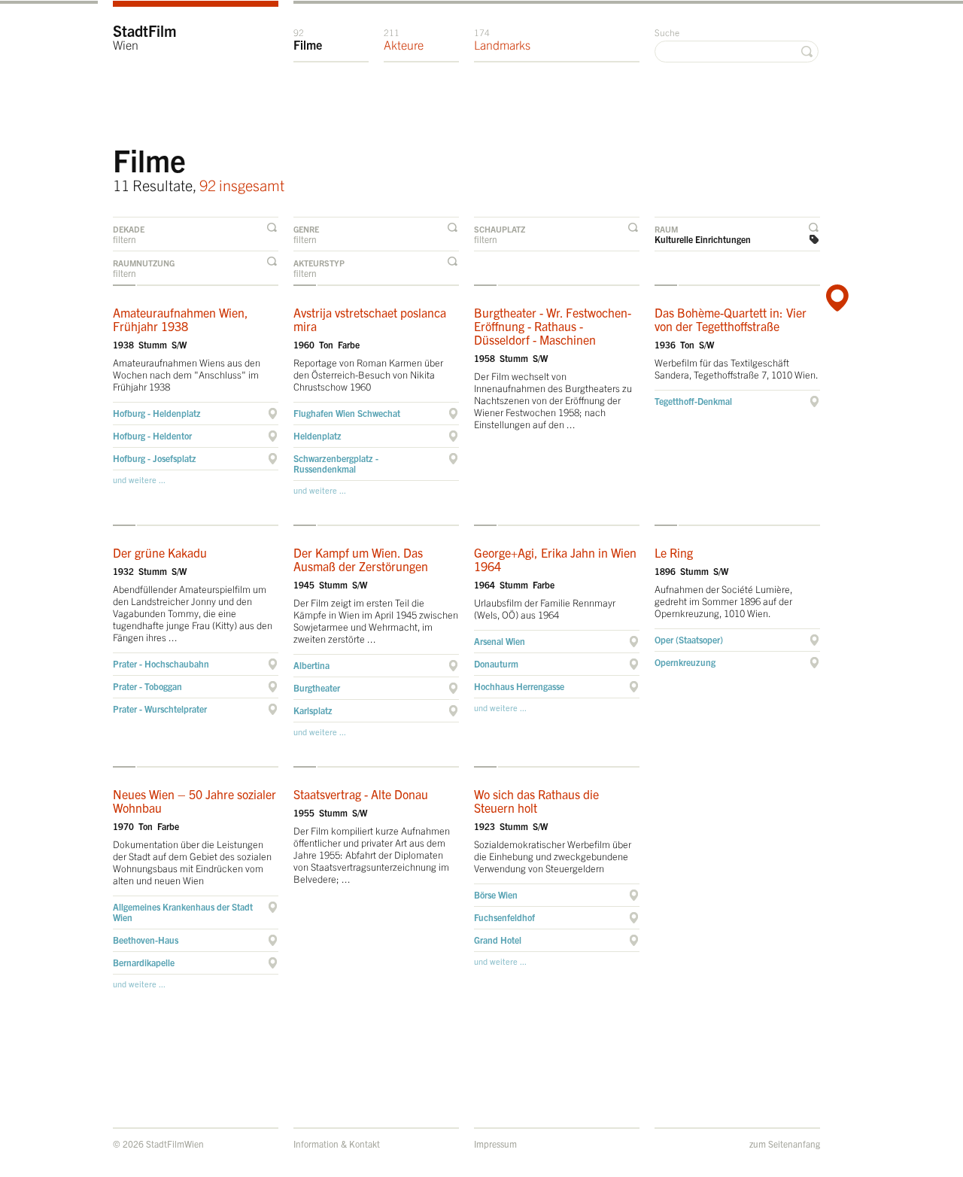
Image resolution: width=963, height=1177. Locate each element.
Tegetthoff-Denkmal (693, 400)
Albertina (311, 665)
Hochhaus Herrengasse (519, 686)
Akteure (404, 39)
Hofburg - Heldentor (152, 435)
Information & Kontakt (336, 1143)
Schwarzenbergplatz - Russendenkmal (335, 463)
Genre (306, 229)
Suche (667, 32)
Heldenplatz (317, 435)
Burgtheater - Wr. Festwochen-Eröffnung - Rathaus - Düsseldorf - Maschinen (552, 326)
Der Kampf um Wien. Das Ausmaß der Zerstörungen (360, 559)
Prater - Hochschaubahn (161, 663)
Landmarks (502, 39)
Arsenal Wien (499, 640)
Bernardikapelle (144, 962)
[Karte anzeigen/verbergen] (835, 298)
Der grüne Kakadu (160, 552)
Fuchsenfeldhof (504, 917)
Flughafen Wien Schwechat (346, 412)
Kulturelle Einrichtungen (703, 239)
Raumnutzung (144, 262)
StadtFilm (145, 36)
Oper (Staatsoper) (689, 639)
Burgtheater (316, 687)
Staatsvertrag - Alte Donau (360, 793)
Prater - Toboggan (147, 686)
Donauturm (496, 663)
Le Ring (674, 552)
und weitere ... (139, 479)
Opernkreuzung (685, 662)
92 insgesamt (241, 184)
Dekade (128, 229)
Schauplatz (499, 229)
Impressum (495, 1143)
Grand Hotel (497, 939)
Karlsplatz (313, 710)
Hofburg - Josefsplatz (154, 458)
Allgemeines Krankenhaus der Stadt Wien (183, 912)
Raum (666, 229)
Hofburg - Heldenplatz (157, 412)
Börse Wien (496, 894)
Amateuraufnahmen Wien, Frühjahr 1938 (180, 319)
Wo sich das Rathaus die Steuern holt (536, 800)
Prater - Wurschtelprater (160, 708)
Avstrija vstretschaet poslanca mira (369, 319)
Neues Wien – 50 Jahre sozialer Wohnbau (194, 800)
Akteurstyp (319, 262)
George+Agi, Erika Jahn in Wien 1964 (555, 559)
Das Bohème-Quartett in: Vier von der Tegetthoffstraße (731, 319)
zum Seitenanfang (784, 1143)
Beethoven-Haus (145, 939)
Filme (307, 39)
